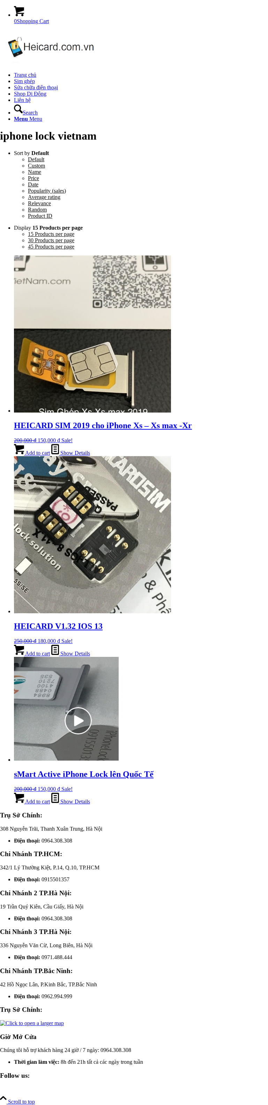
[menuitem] (141, 75)
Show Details (74, 453)
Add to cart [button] (37, 453)
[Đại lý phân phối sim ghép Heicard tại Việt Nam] (52, 63)
